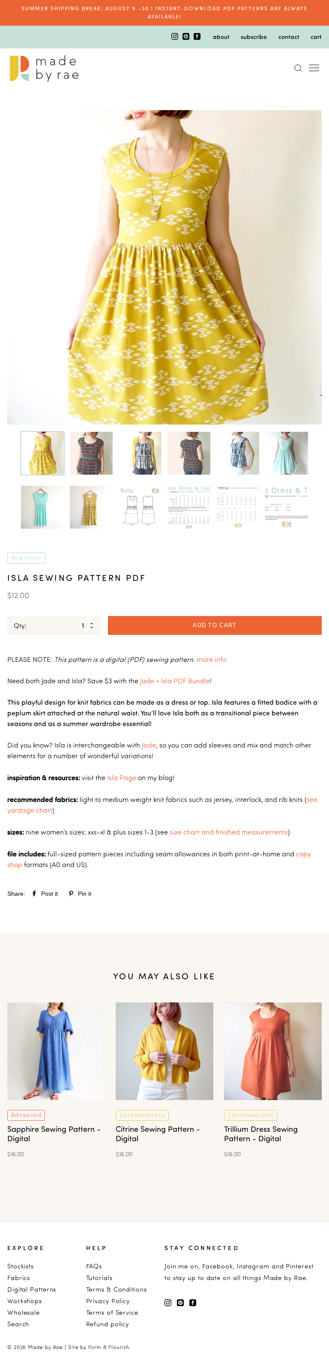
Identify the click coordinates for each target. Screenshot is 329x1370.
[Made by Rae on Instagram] (175, 37)
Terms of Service (112, 1312)
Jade (149, 745)
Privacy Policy (108, 1301)
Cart (316, 36)
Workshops (24, 1301)
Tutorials (99, 1278)
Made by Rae (45, 1347)
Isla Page (121, 777)
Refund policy (107, 1324)
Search (18, 1324)
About (221, 36)
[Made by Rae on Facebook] (197, 37)
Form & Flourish (109, 1347)
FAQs (94, 1266)
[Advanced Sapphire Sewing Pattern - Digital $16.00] (56, 1105)
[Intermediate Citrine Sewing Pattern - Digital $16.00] (164, 1105)
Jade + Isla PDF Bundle (175, 680)
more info (211, 659)
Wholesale (23, 1312)
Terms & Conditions (116, 1289)
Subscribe (254, 36)
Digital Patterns (31, 1289)
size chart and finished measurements (229, 832)
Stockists (20, 1266)
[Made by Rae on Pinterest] (186, 37)
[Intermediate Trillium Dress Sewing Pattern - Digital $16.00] (273, 1105)
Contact (288, 36)
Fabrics (18, 1278)
